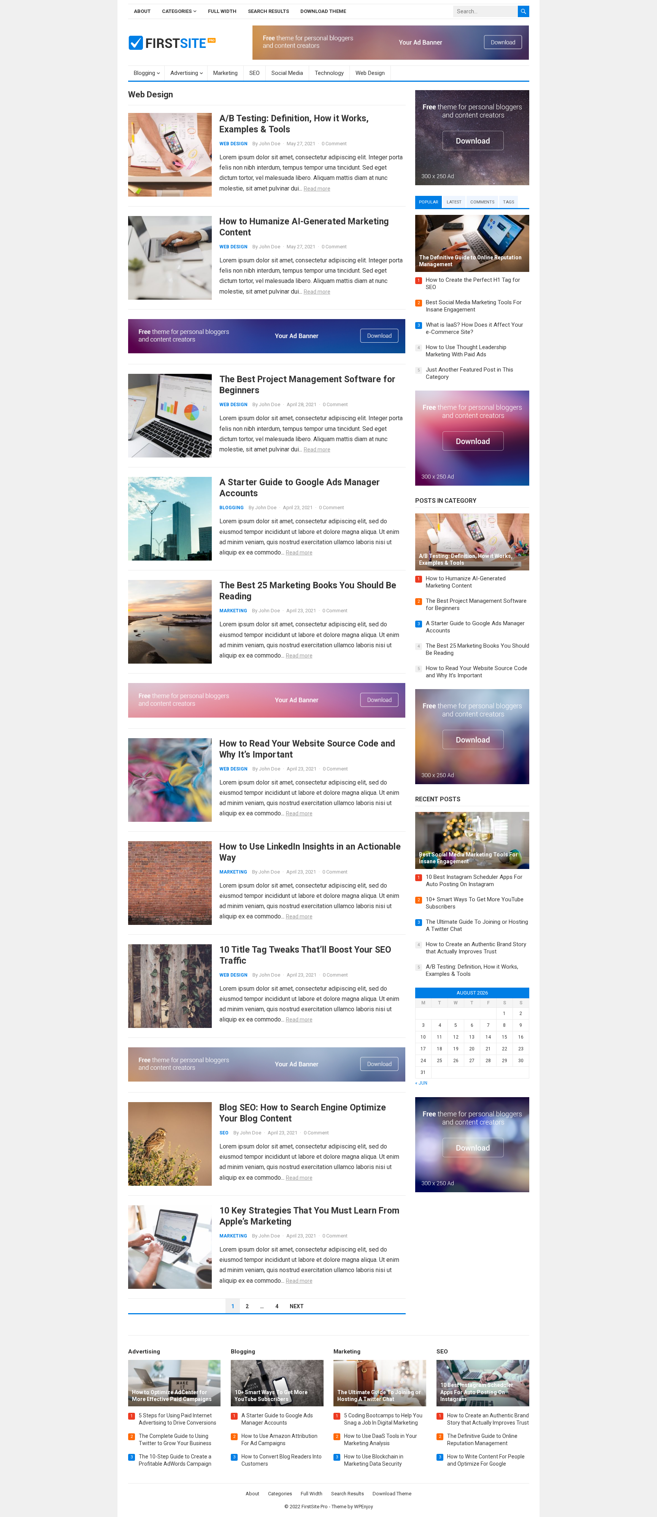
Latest (454, 202)
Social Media (287, 73)
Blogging (144, 73)
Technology (329, 73)
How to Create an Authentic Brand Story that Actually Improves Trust (476, 948)
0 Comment (334, 143)
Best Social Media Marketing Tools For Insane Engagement (474, 306)
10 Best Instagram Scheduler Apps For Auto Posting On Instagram (474, 881)
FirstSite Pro (315, 1506)
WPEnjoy (363, 1506)
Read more (317, 189)
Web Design (370, 73)
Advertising (184, 73)
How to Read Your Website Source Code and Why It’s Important (476, 672)
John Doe (269, 143)
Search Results (268, 11)
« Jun (421, 1083)
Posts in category (445, 500)
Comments (482, 202)
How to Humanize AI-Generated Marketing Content (466, 582)
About (142, 11)
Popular (428, 202)
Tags (508, 202)
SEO (254, 73)
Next (297, 1306)
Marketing (225, 73)
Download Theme (323, 11)
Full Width (222, 11)
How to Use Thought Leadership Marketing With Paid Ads (466, 351)
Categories (177, 11)
